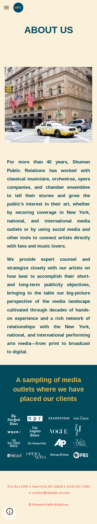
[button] (6, 7)
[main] (48, 30)
